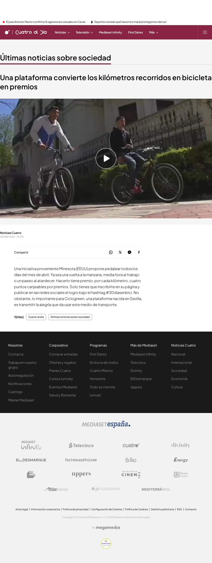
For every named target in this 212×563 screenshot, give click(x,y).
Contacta (15, 354)
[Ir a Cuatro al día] (31, 32)
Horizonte (97, 378)
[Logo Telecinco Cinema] (131, 474)
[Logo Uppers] (81, 474)
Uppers (136, 387)
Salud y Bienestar (62, 395)
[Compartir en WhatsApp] (110, 252)
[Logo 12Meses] (181, 474)
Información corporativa (45, 509)
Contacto (190, 509)
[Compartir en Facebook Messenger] (129, 252)
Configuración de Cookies (106, 509)
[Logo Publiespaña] (106, 489)
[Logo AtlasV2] (56, 489)
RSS (179, 509)
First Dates (98, 354)
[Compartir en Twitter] (120, 252)
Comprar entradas (63, 354)
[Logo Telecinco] (81, 445)
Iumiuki (95, 395)
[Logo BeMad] (31, 474)
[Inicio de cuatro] (7, 32)
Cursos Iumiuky (61, 378)
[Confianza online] (106, 547)
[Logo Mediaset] (106, 426)
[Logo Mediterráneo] (155, 489)
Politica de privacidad (75, 509)
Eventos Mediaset (63, 387)
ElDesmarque (141, 378)
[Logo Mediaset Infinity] (31, 445)
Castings (15, 392)
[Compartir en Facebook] (138, 252)
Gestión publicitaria (162, 509)
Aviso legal (22, 509)
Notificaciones (20, 383)
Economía (179, 378)
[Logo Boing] (131, 460)
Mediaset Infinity (143, 354)
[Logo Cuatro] (131, 445)
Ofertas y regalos (62, 362)
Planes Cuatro (60, 370)
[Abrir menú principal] (205, 32)
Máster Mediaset (21, 400)
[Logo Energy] (181, 460)
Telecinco (138, 362)
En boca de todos (104, 362)
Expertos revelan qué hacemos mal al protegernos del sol (130, 22)
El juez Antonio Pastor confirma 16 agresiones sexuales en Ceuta (45, 22)
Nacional (178, 354)
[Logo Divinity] (180, 445)
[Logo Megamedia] (108, 527)
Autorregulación (21, 375)
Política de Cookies (136, 509)
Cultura (177, 387)
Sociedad (179, 370)
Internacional (181, 362)
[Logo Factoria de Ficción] (81, 460)
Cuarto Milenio (101, 370)
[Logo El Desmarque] (31, 460)
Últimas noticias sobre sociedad (55, 57)
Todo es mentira (102, 387)
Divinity (136, 370)
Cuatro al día (36, 317)
